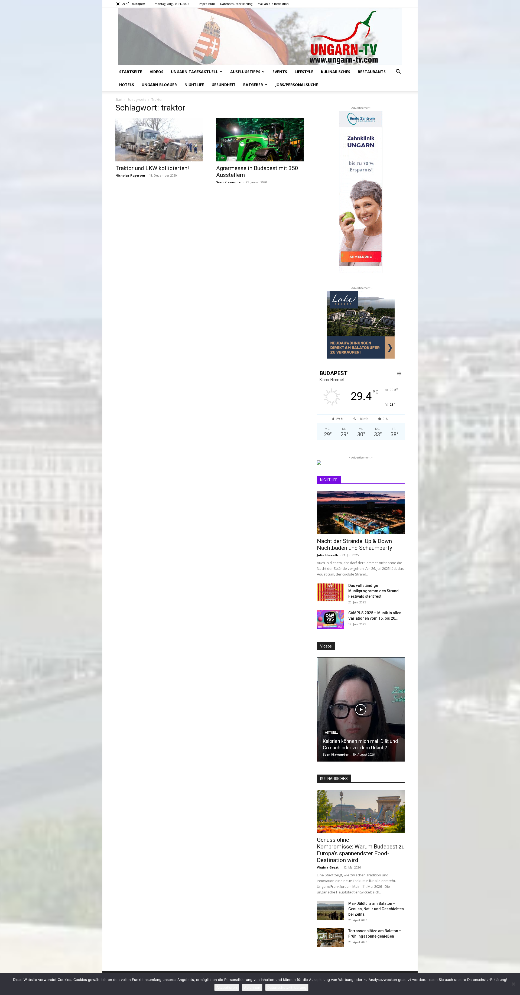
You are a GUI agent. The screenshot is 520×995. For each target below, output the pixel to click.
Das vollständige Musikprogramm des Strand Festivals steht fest (373, 591)
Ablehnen (252, 987)
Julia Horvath (327, 555)
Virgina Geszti (328, 867)
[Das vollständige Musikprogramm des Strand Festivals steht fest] (330, 592)
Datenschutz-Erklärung (286, 987)
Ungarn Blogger (159, 84)
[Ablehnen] (513, 984)
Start (118, 99)
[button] (398, 72)
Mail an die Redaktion (273, 4)
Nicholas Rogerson (130, 175)
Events (279, 71)
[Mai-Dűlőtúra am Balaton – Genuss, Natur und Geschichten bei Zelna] (330, 910)
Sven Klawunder (229, 182)
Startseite (130, 71)
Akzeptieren (226, 987)
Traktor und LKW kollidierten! (152, 168)
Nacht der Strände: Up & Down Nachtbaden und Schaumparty (354, 544)
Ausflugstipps (245, 71)
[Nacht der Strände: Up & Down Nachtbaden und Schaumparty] (361, 512)
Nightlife (194, 84)
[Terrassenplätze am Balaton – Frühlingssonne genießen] (330, 937)
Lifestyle (304, 71)
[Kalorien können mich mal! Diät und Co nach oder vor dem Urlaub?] (361, 709)
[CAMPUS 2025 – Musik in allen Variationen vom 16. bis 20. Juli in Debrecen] (330, 619)
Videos (156, 71)
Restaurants (372, 71)
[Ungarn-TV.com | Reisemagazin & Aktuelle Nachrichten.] (260, 36)
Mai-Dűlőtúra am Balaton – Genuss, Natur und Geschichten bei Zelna (376, 908)
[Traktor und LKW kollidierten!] (159, 139)
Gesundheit (224, 84)
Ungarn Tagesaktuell (194, 71)
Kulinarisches (335, 71)
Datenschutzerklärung (236, 4)
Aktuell (331, 732)
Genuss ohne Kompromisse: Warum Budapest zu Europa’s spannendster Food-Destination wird (361, 850)
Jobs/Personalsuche (296, 84)
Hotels (126, 84)
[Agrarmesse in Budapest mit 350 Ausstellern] (260, 139)
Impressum (207, 4)
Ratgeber (253, 84)
